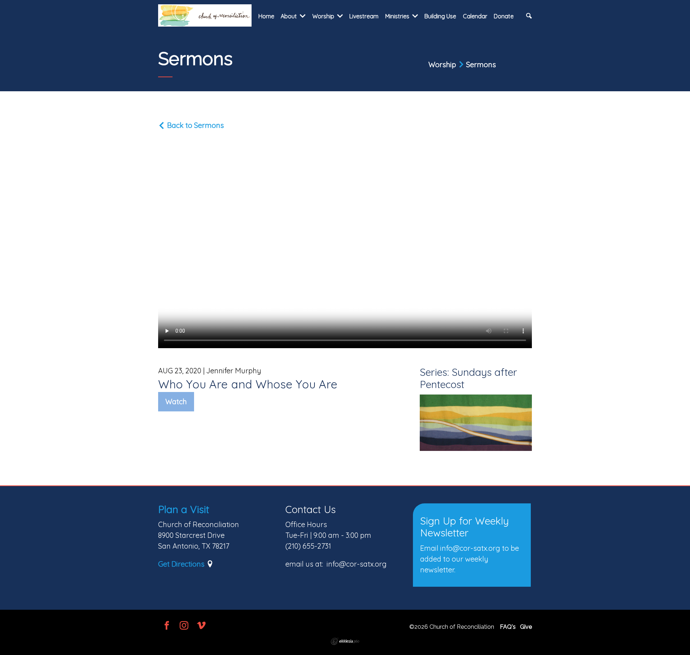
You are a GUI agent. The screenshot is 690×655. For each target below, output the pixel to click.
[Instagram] (184, 626)
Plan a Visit (183, 509)
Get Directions (181, 563)
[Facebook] (166, 626)
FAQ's (508, 626)
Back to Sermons (194, 125)
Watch (176, 401)
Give (526, 626)
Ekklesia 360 (345, 641)
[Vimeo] (201, 626)
